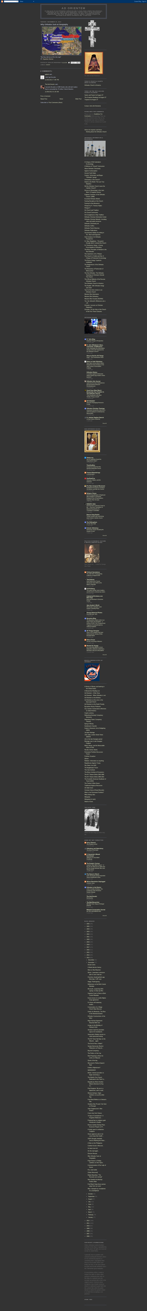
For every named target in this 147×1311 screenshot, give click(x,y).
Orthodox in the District (94, 887)
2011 (88, 1223)
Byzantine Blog (91, 618)
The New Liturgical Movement (96, 486)
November (91, 962)
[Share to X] (75, 63)
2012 (88, 1220)
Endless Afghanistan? (94, 1067)
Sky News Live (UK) (90, 765)
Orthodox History (92, 372)
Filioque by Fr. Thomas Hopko (93, 205)
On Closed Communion (91, 212)
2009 (88, 1228)
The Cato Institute (89, 770)
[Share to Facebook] (77, 63)
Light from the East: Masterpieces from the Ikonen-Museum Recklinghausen (96, 384)
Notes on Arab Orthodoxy (94, 361)
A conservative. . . (91, 474)
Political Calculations (93, 572)
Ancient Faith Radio (90, 173)
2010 (88, 1226)
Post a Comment (45, 96)
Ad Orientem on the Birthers (92, 697)
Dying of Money (89, 723)
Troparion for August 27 (91, 99)
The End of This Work (92, 850)
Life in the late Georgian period (93, 739)
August (90, 1199)
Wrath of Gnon (88, 801)
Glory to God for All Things (95, 355)
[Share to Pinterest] (79, 63)
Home (61, 99)
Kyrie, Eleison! (91, 842)
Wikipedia (87, 797)
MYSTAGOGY (91, 401)
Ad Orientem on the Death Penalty (94, 704)
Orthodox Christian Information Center (95, 217)
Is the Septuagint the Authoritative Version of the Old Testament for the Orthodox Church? (96, 350)
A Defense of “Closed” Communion (94, 166)
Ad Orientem (74, 8)
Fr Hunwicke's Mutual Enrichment (93, 855)
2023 (88, 931)
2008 (88, 1231)
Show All (104, 423)
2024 (88, 929)
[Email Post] (69, 62)
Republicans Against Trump (92, 763)
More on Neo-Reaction (94, 970)
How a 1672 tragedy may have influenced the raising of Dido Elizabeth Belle (95, 634)
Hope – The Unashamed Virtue (95, 357)
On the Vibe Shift (91, 524)
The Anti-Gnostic (50, 84)
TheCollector (90, 579)
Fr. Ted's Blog (91, 339)
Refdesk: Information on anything (94, 761)
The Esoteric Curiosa (93, 863)
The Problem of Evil (92, 844)
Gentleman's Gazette (90, 726)
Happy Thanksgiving (94, 981)
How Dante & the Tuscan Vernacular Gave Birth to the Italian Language (94, 583)
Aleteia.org (90, 457)
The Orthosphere (92, 522)
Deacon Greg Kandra (93, 514)
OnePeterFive (91, 478)
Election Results (92, 1153)
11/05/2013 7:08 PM (52, 80)
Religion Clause (91, 493)
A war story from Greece (95, 1113)
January (90, 1217)
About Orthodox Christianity (92, 168)
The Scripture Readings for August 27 (95, 97)
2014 (88, 955)
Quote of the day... (93, 1060)
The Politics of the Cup (94, 1053)
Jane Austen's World (93, 605)
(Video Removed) (93, 1172)
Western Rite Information (91, 294)
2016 (88, 950)
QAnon (86, 758)
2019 (88, 942)
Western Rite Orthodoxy (91, 296)
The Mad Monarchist (93, 902)
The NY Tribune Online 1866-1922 (94, 777)
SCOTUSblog (91, 588)
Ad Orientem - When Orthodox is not (95, 695)
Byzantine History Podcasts (92, 706)
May (89, 1207)
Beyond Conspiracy (93, 1050)
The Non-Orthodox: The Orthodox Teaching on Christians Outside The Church (94, 275)
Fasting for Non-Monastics (92, 203)
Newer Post (43, 99)
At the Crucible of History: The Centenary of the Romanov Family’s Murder (95, 890)
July (89, 1201)
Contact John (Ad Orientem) (92, 106)
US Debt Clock (88, 788)
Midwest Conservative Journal (96, 909)
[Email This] (72, 63)
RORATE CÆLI (91, 504)
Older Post (78, 99)
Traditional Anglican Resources (93, 785)
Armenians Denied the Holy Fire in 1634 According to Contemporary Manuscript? (96, 411)
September (91, 1196)
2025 (88, 926)
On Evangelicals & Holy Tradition (94, 215)
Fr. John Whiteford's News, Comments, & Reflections (95, 345)
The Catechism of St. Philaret (93, 254)
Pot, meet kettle (92, 1170)
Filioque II (87, 208)
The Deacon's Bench (93, 874)
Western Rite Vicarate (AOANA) (93, 298)
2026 (88, 923)
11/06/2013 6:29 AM (52, 91)
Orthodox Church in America (92, 85)
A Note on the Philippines (95, 1143)
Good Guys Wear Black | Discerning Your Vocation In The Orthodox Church (95, 392)
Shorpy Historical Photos (94, 612)
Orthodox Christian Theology (96, 408)
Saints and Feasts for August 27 (93, 95)
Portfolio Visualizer (89, 756)
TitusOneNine (91, 465)
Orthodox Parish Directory (92, 228)
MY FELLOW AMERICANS (94, 911)
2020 (88, 939)
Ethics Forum (91, 640)
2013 (88, 957)
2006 (88, 1236)
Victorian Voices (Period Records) (94, 790)
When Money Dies (89, 794)
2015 (88, 952)
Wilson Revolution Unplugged (96, 881)
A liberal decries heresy (94, 967)
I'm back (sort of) (93, 1148)
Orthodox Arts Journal (93, 381)
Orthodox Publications (90, 230)
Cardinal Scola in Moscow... (96, 1145)
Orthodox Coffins (89, 226)
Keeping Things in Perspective (95, 341)
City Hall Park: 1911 (92, 614)
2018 (88, 944)
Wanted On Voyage (92, 645)
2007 (88, 1233)
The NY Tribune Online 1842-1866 (94, 774)
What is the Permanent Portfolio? (94, 792)
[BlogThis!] (74, 63)
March (90, 1212)
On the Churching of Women (94, 641)
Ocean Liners (91, 964)
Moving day (90, 898)
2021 (88, 937)
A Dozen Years (91, 883)
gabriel (47, 74)
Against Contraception (90, 171)
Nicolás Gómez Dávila (90, 750)
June (89, 1204)
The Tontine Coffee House (92, 783)
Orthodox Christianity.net (91, 223)
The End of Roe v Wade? (95, 1043)
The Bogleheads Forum (91, 767)
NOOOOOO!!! (92, 1070)
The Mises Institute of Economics (94, 772)
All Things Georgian (93, 631)
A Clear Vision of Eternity (93, 419)
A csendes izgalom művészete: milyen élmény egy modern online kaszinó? (96, 375)
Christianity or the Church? (92, 179)
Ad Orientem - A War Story (92, 693)
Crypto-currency (89, 713)
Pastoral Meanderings (93, 472)
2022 (88, 934)
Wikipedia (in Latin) (90, 799)
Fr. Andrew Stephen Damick (95, 417)
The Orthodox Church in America (93, 283)
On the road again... (93, 1151)
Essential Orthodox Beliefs (92, 199)
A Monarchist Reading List (92, 691)
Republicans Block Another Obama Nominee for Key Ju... (96, 1084)
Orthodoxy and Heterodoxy (95, 848)
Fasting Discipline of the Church (93, 201)
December (91, 960)
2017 (88, 947)
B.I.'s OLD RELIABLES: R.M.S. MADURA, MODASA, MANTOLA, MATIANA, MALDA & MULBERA (95, 649)
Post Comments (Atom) (55, 102)
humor (48, 64)
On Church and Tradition (91, 210)
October (90, 1194)
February (91, 1214)
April (89, 1209)
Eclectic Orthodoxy (92, 528)
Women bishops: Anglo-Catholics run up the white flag (96, 1095)
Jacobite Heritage (89, 732)
